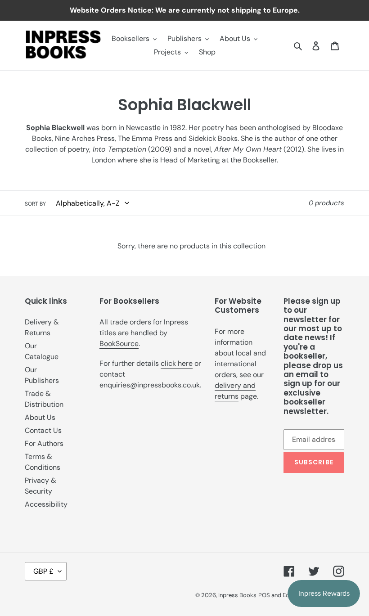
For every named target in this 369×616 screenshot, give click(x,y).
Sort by (35, 203)
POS (264, 595)
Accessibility (46, 504)
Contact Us (43, 430)
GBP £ (43, 571)
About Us (40, 417)
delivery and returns (235, 391)
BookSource (119, 343)
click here (177, 363)
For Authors (44, 443)
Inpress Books (237, 595)
